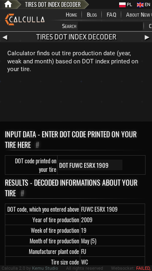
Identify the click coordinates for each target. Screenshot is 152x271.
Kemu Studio (45, 268)
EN (146, 4)
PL (129, 4)
